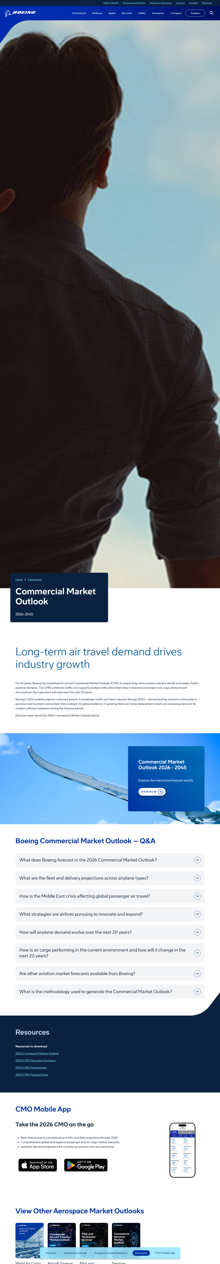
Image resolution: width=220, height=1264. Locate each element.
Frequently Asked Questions (111, 1252)
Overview (50, 1252)
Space (111, 13)
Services (127, 13)
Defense (97, 13)
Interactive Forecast (75, 1252)
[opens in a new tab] (37, 1165)
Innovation (158, 13)
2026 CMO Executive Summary (35, 1060)
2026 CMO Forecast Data (31, 1075)
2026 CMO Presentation (31, 1067)
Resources (141, 1252)
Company (176, 13)
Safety (142, 13)
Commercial (79, 13)
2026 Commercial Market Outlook (37, 1053)
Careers (195, 13)
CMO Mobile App (165, 1252)
